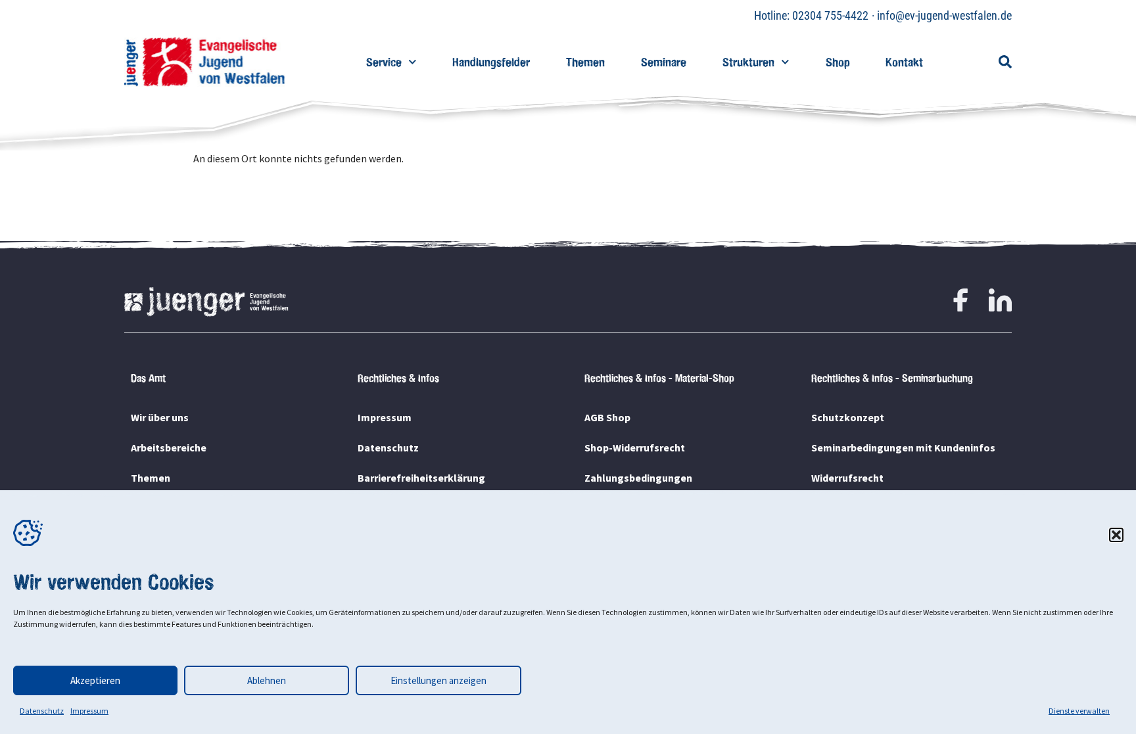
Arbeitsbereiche (168, 447)
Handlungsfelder (491, 62)
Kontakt (904, 62)
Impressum (89, 711)
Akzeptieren (95, 680)
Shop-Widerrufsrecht (634, 447)
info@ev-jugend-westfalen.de (944, 15)
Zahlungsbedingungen (638, 477)
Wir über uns (160, 417)
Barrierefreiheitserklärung (421, 477)
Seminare (663, 62)
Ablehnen (266, 680)
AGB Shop (607, 417)
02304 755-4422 (830, 15)
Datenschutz (42, 711)
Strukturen (748, 62)
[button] (1116, 534)
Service (384, 62)
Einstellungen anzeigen (438, 680)
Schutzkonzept (847, 417)
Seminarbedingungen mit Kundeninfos (903, 447)
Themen (585, 62)
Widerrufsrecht (847, 477)
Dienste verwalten (1079, 711)
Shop (837, 62)
